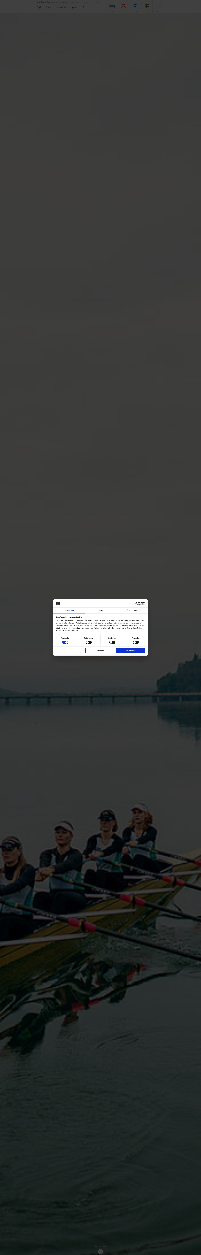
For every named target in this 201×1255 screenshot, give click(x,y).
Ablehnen (100, 651)
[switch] (89, 642)
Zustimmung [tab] (69, 610)
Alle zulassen (130, 651)
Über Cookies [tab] (132, 610)
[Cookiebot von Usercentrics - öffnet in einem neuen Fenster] (136, 603)
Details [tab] (100, 610)
